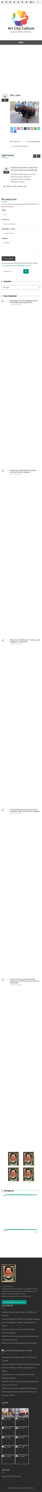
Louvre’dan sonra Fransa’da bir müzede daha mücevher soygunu (25, 810)
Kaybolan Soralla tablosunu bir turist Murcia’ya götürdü (24, 301)
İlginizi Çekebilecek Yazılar (19, 1350)
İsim (4, 210)
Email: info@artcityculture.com (14, 1302)
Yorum (4, 238)
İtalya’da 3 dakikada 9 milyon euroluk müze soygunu (23, 471)
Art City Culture (22, 146)
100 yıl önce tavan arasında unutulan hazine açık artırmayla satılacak (24, 981)
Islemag (11, 1488)
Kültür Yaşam (17, 186)
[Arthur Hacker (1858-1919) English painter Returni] (21, 1212)
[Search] (26, 271)
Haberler (9, 186)
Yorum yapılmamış (33, 141)
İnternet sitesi (8, 229)
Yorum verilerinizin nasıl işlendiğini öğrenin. (16, 265)
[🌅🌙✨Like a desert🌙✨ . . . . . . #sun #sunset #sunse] (21, 1246)
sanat (25, 186)
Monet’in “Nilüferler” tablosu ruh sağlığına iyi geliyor (25, 641)
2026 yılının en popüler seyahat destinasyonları (19, 1343)
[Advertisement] (21, 68)
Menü (32, 2)
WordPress (29, 1488)
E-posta (6, 219)
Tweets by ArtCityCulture (11, 1476)
